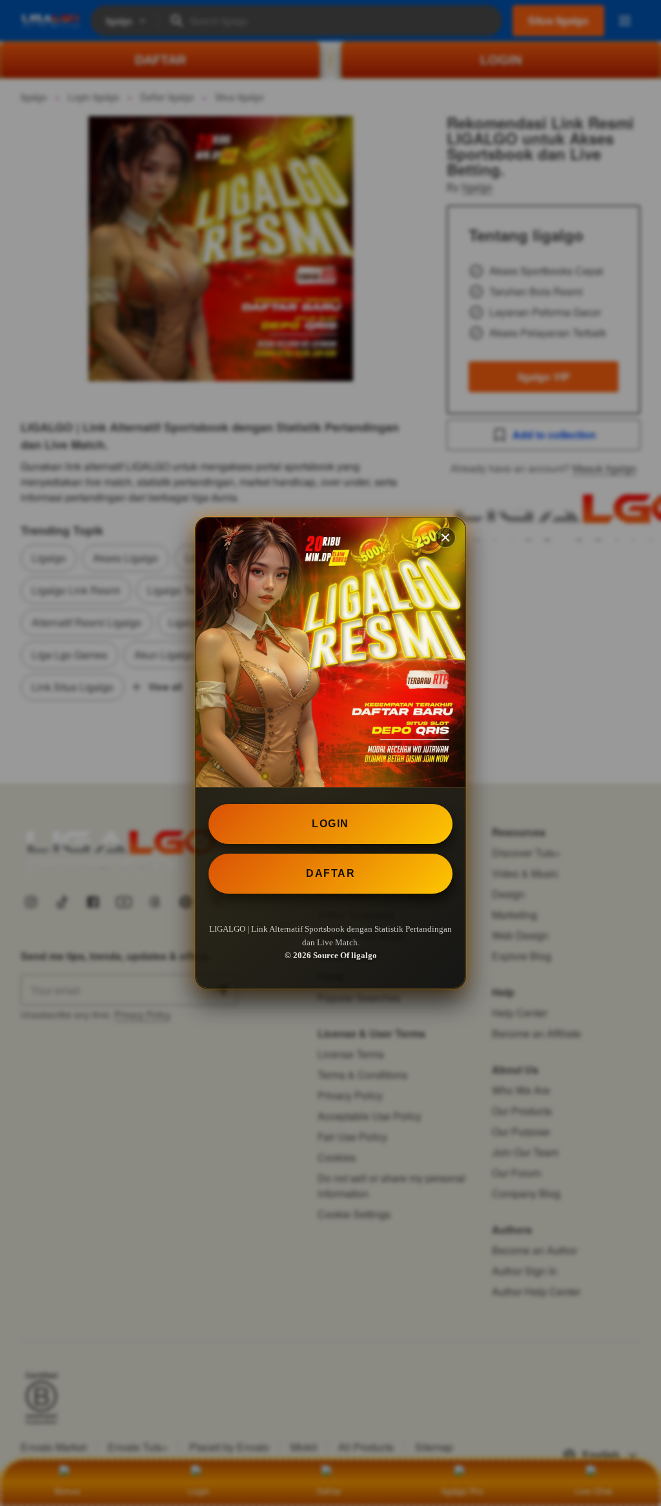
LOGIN (330, 823)
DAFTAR (330, 873)
